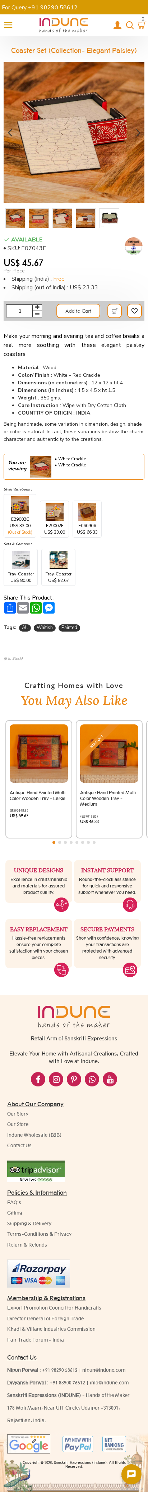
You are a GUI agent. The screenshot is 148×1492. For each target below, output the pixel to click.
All (25, 627)
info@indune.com (109, 1382)
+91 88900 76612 (67, 1382)
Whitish (45, 627)
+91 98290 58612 (60, 1370)
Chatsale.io (131, 1488)
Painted (69, 627)
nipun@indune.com (103, 1370)
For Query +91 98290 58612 (40, 8)
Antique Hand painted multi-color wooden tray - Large (39, 795)
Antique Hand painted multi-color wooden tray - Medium (109, 798)
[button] (10, 132)
